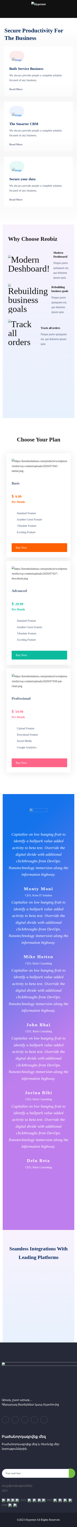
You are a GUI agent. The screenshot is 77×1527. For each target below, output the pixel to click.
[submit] (72, 1473)
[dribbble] (34, 1419)
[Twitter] (15, 1419)
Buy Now (21, 547)
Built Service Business (26, 69)
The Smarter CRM (23, 124)
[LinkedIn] (24, 1419)
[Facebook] (5, 1419)
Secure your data (22, 179)
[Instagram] (44, 1419)
